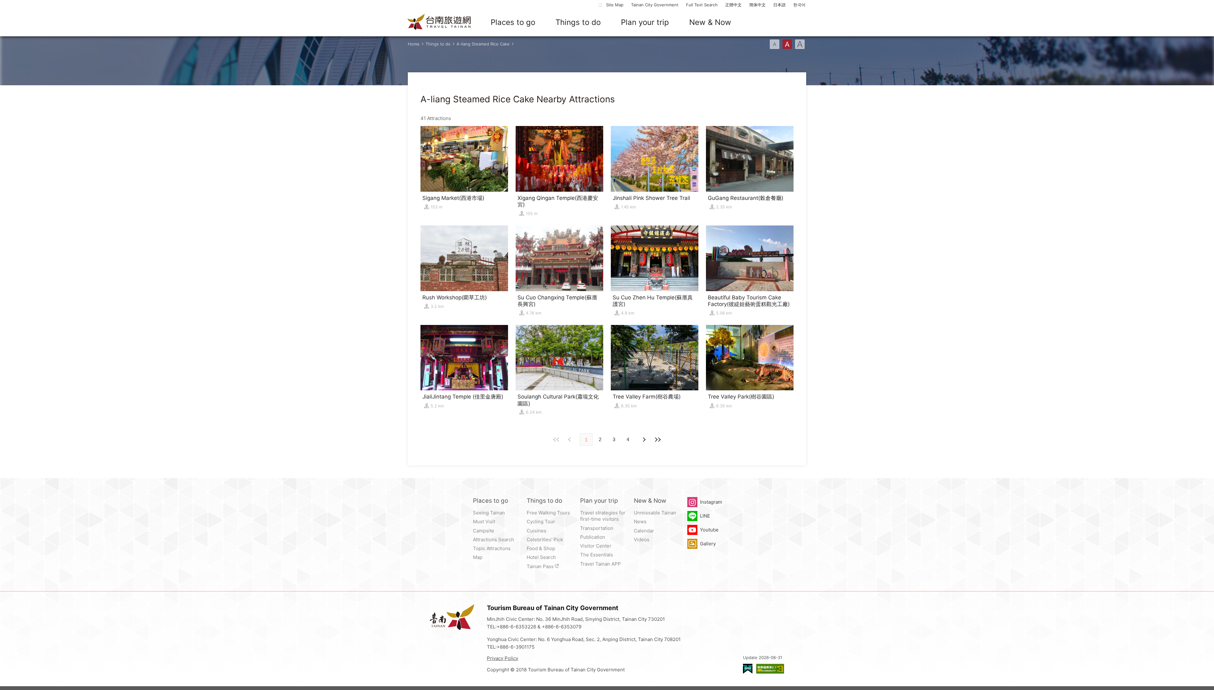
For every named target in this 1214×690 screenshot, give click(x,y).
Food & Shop (541, 548)
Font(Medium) (787, 44)
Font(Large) (800, 44)
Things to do (578, 22)
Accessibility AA (770, 669)
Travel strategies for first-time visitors (602, 516)
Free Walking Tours (548, 513)
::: (600, 4)
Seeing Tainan (489, 513)
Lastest (657, 439)
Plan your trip (645, 22)
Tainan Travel (439, 22)
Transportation (596, 528)
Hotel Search (541, 557)
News (640, 522)
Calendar (644, 531)
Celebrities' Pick (545, 540)
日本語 (779, 4)
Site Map (614, 4)
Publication (592, 537)
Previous (643, 439)
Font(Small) (774, 44)
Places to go (513, 22)
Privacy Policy (502, 658)
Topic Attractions (492, 548)
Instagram (711, 502)
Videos (641, 540)
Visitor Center (595, 546)
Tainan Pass (540, 566)
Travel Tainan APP (600, 564)
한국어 (799, 4)
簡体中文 (757, 4)
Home (414, 43)
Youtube (709, 530)
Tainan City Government (654, 4)
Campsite (483, 531)
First (556, 439)
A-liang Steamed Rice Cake (483, 43)
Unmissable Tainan (655, 513)
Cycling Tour (541, 522)
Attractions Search (493, 540)
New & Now (710, 22)
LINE (705, 516)
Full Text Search (702, 4)
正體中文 (733, 4)
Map (477, 557)
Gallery (708, 544)
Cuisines (536, 531)
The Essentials (596, 555)
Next (570, 439)
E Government (747, 669)
